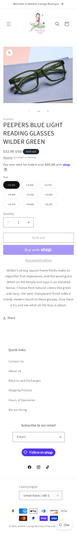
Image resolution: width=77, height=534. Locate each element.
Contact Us (16, 361)
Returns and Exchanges (25, 380)
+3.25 (51, 205)
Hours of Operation (22, 400)
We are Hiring (18, 410)
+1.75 (50, 186)
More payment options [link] (38, 260)
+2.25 (32, 195)
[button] (8, 24)
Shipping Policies (20, 390)
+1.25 (14, 186)
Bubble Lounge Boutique (31, 526)
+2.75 (14, 205)
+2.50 (51, 195)
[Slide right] (48, 111)
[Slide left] (29, 111)
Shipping (7, 157)
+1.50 (32, 186)
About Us (15, 371)
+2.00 (14, 195)
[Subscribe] (60, 437)
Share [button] (11, 318)
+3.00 (32, 205)
